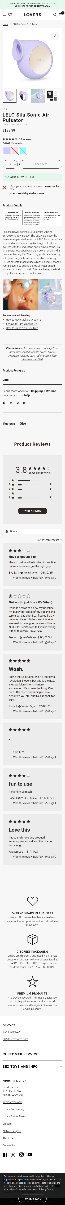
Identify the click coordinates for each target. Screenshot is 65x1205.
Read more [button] (36, 631)
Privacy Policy (46, 1189)
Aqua (23, 151)
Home (5, 24)
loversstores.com (12, 1102)
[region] (30, 481)
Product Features (14, 370)
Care (6, 379)
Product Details (12, 205)
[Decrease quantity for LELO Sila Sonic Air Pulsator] (5, 164)
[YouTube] (31, 1155)
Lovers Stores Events (15, 1116)
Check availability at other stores (27, 193)
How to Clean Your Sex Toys (22, 328)
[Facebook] (5, 403)
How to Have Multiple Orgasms (23, 319)
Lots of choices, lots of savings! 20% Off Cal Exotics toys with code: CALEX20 (32, 4)
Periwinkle (7, 151)
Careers (7, 1123)
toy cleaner (11, 273)
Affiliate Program (12, 1131)
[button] (32, 177)
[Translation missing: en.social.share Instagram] (25, 403)
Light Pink (15, 151)
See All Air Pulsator (15, 125)
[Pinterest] (19, 403)
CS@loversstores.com (15, 1039)
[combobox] (49, 539)
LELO (5, 109)
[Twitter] (15, 1155)
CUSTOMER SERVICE (20, 1054)
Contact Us (9, 1145)
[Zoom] (55, 35)
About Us (8, 1138)
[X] (12, 403)
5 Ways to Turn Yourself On (21, 323)
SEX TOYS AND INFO (20, 1066)
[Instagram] (23, 1155)
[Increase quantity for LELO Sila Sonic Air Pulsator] (15, 164)
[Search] (55, 14)
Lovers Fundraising (13, 1109)
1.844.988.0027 (11, 1031)
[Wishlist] (10, 15)
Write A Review (32, 510)
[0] (60, 14)
